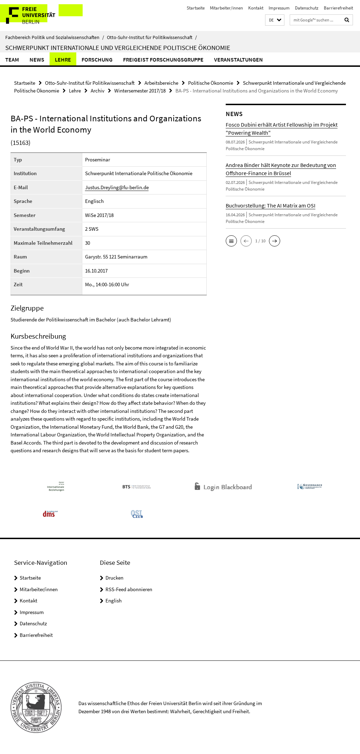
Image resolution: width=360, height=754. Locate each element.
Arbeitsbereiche (161, 82)
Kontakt (255, 8)
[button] (274, 20)
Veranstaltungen (238, 59)
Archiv (97, 90)
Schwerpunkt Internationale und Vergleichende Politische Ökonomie (117, 47)
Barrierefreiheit (338, 8)
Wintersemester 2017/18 (140, 90)
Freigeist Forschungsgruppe (163, 59)
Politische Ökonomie (210, 82)
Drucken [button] (114, 577)
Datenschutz (307, 8)
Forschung (97, 59)
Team (12, 59)
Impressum (279, 8)
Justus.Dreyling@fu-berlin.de (117, 187)
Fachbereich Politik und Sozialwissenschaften (54, 37)
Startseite (196, 8)
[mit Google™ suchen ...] (347, 20)
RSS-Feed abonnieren (128, 589)
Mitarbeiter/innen (226, 8)
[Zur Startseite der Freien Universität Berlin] (46, 15)
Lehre (63, 59)
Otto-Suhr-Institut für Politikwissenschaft (152, 37)
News (37, 59)
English (113, 600)
